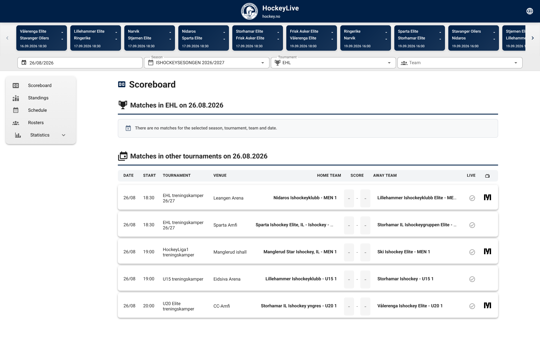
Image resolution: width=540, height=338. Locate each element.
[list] (41, 110)
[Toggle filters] (530, 11)
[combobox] (206, 62)
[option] (41, 85)
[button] (380, 62)
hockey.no (271, 16)
